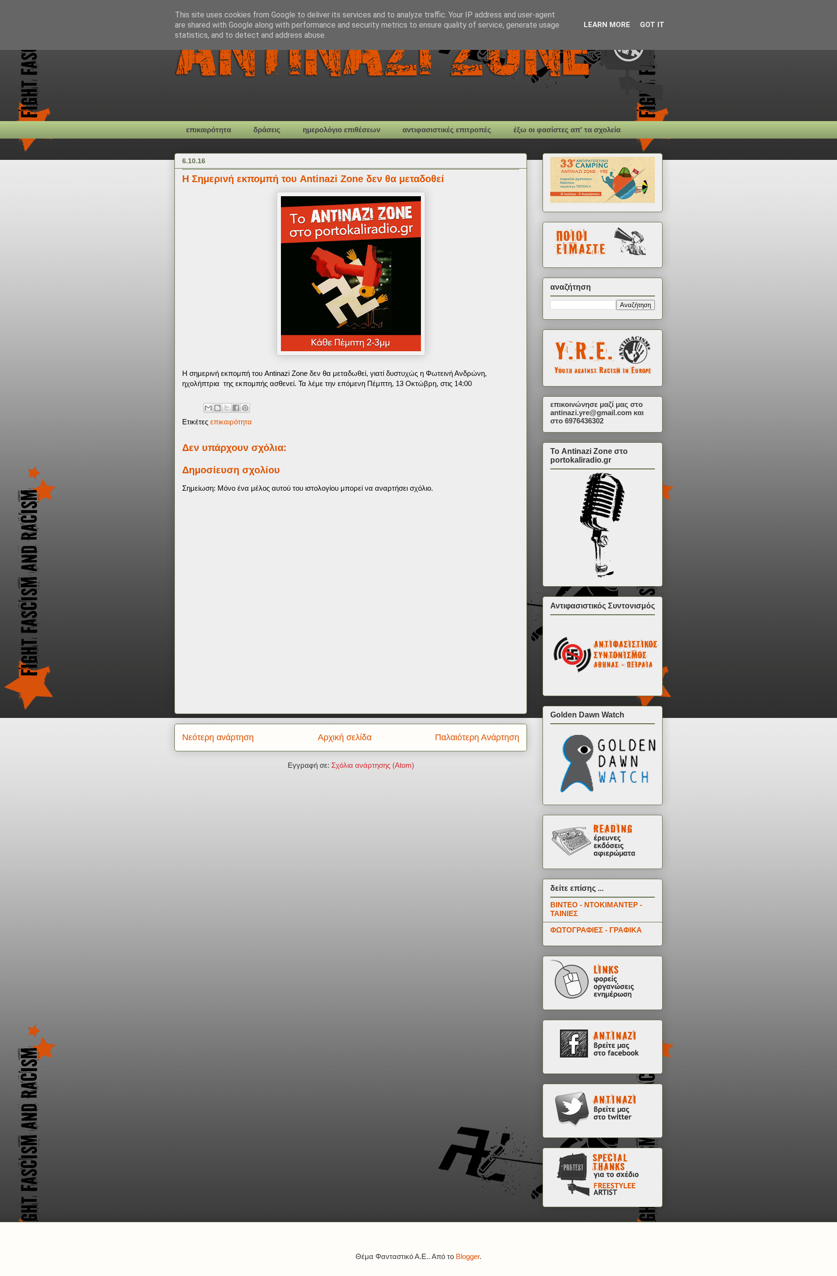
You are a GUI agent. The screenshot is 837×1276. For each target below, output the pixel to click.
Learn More (607, 24)
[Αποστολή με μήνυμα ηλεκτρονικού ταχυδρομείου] (208, 408)
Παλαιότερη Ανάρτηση (477, 737)
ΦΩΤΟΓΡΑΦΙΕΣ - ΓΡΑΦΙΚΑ (596, 930)
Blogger (468, 1256)
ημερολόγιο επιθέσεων (341, 129)
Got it (652, 24)
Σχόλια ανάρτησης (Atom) (372, 765)
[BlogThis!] (217, 408)
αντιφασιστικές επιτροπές (447, 129)
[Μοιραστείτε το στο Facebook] (236, 408)
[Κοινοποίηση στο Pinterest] (245, 408)
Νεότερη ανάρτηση (218, 737)
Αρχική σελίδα (345, 737)
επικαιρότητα (208, 129)
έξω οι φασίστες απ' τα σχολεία (566, 129)
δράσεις (266, 129)
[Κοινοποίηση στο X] (227, 408)
